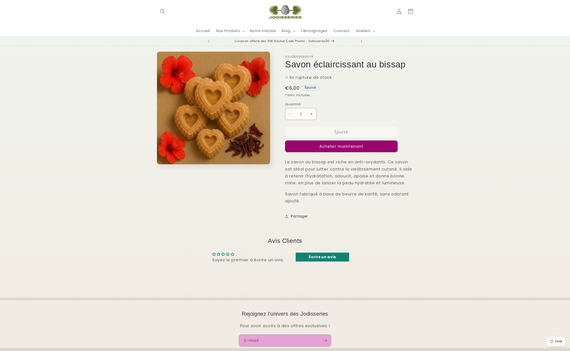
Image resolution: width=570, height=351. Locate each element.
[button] (162, 11)
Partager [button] (299, 216)
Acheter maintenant (341, 146)
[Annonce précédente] (208, 41)
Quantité (293, 104)
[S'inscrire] (325, 341)
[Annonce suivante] (361, 41)
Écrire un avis (322, 257)
